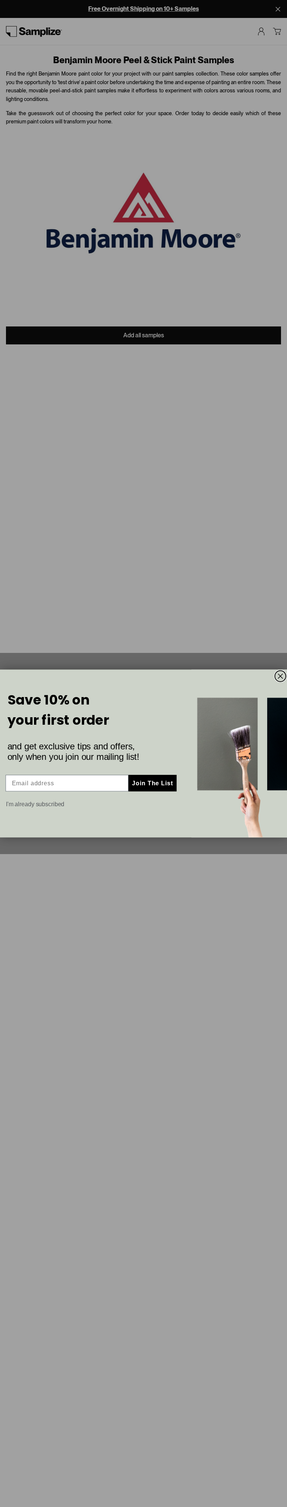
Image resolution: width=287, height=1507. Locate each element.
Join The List (152, 783)
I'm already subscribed (35, 804)
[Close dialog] (280, 676)
